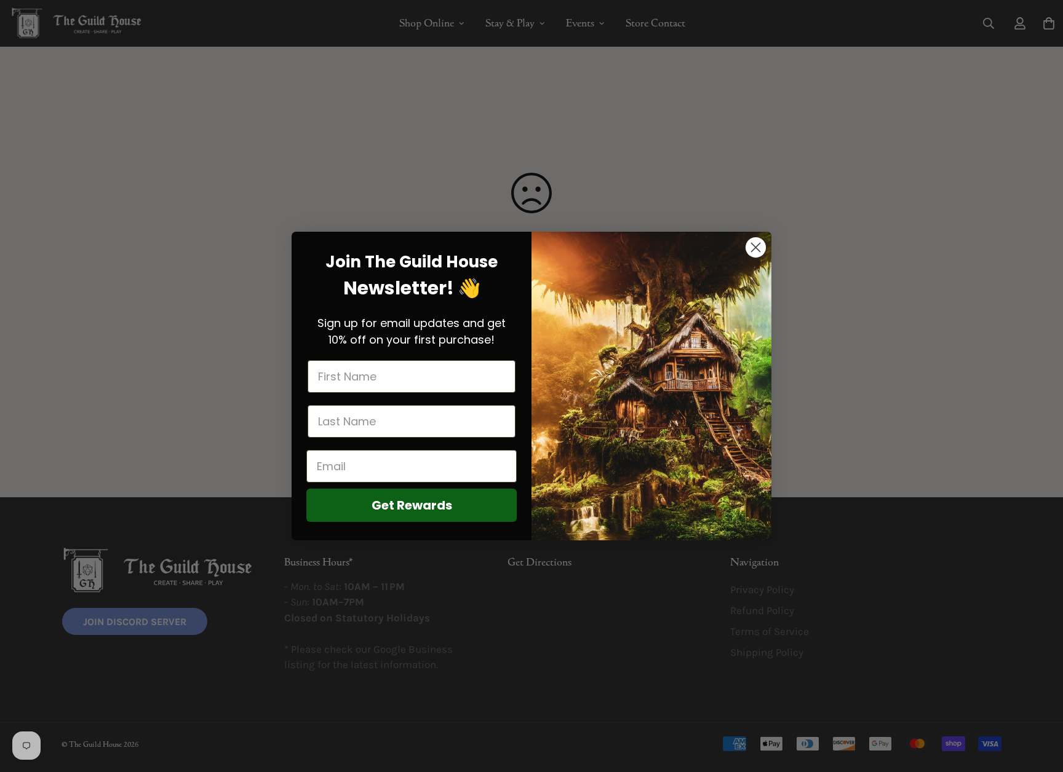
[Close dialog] (755, 247)
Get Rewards (412, 505)
